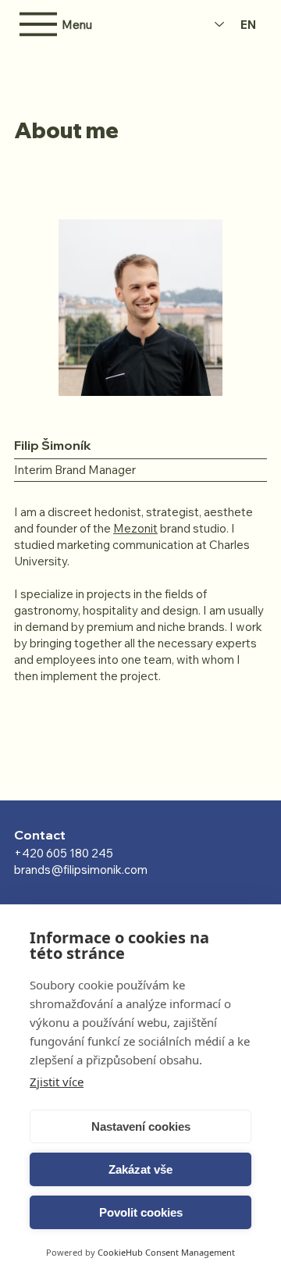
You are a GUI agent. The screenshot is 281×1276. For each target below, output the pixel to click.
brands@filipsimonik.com (81, 869)
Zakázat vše (140, 1169)
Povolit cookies (141, 1212)
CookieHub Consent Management (166, 1252)
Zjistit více (57, 1081)
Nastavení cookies (140, 1126)
